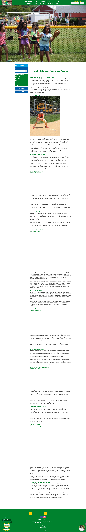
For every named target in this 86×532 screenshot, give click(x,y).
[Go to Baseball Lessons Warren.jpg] (45, 115)
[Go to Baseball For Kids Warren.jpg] (45, 181)
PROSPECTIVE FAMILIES (28, 2)
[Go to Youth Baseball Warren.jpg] (45, 250)
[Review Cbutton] (6, 527)
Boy (20, 68)
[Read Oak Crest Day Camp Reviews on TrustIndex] (6, 519)
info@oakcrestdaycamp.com (44, 522)
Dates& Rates (50, 2)
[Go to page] (43, 527)
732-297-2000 (75, 1)
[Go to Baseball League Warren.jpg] (45, 320)
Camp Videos (58, 2)
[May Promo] (82, 528)
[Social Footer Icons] (41, 517)
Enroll (81, 3)
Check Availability (75, 3)
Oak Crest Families (36, 2)
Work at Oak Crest (43, 2)
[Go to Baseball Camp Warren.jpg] (45, 377)
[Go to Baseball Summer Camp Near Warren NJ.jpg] (45, 445)
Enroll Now (21, 91)
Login (81, 1)
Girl (23, 68)
